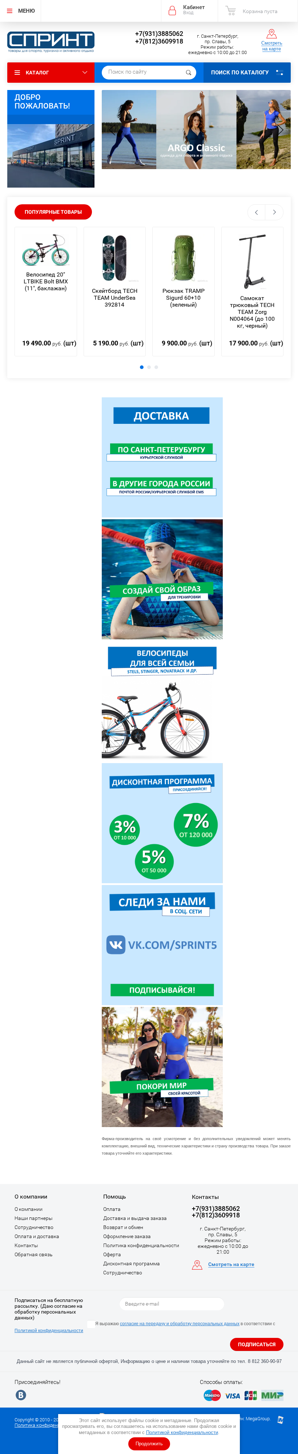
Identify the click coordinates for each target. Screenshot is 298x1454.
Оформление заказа (127, 1236)
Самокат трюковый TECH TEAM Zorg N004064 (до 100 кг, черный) (252, 312)
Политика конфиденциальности (141, 1245)
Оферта (112, 1254)
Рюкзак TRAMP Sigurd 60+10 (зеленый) (183, 297)
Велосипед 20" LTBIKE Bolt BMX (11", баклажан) (46, 281)
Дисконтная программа (131, 1263)
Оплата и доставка (37, 1236)
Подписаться (256, 1344)
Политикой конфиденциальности (182, 1432)
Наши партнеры (34, 1218)
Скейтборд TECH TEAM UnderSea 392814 (114, 297)
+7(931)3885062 (159, 33)
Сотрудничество (34, 1227)
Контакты (26, 1245)
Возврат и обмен (123, 1227)
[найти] (188, 72)
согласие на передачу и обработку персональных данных (179, 1323)
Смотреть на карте (271, 46)
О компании (29, 1209)
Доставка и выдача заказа (135, 1218)
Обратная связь (34, 1254)
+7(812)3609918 (159, 41)
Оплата (112, 1209)
